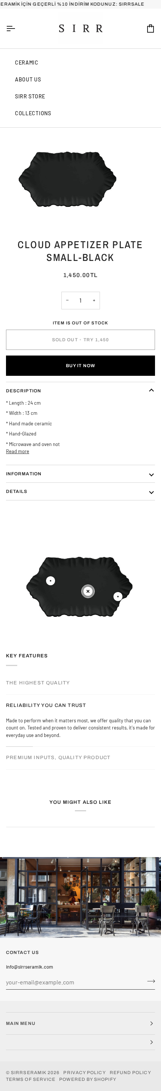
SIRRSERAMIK (28, 1072)
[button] (80, 1042)
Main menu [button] (21, 1023)
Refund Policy (130, 1072)
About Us (28, 79)
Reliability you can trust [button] (46, 705)
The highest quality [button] (38, 683)
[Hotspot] (50, 580)
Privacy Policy (84, 1072)
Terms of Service (30, 1079)
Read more (17, 451)
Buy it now (80, 365)
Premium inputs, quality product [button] (58, 757)
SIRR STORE (30, 96)
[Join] (149, 981)
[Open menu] (17, 28)
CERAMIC (27, 62)
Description (23, 390)
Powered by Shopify (87, 1079)
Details (17, 491)
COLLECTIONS (33, 113)
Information (24, 473)
